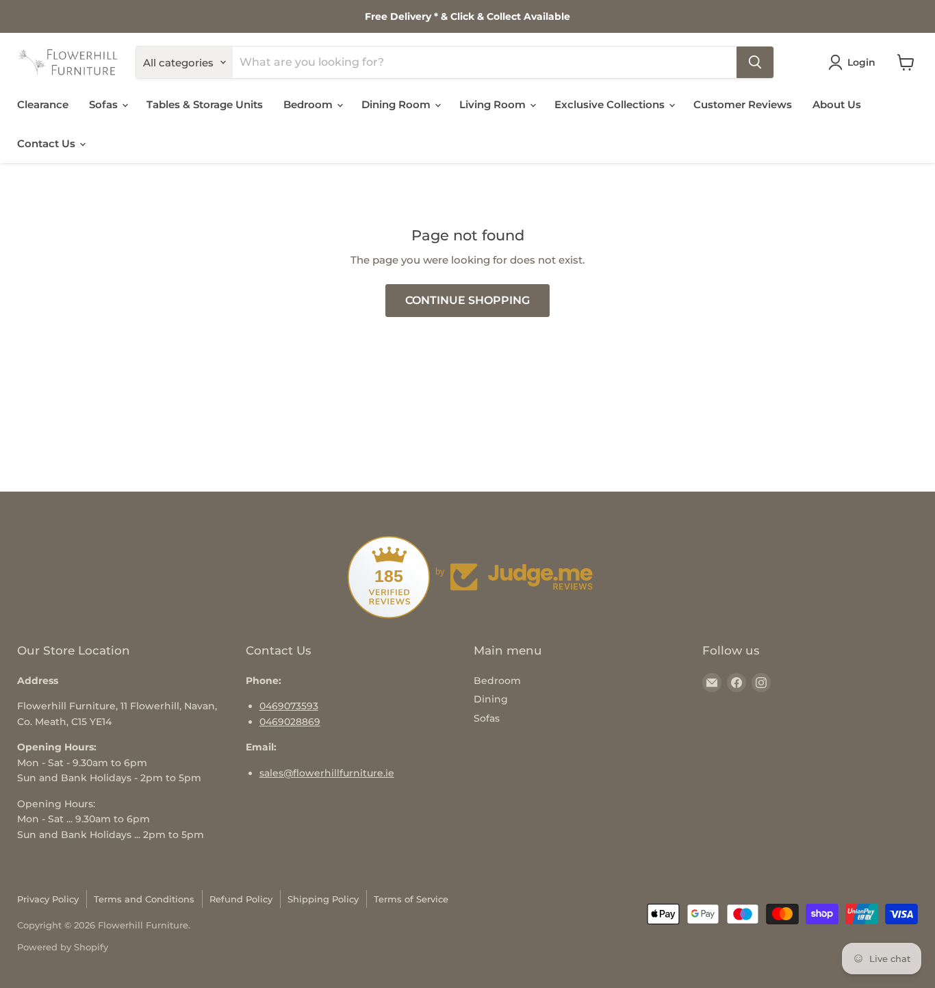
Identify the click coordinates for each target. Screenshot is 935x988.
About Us (836, 104)
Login (861, 62)
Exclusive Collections (610, 104)
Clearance (42, 104)
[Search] (755, 62)
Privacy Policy (48, 899)
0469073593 (288, 706)
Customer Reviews (742, 104)
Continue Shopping (467, 300)
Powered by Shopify (62, 946)
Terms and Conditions (144, 899)
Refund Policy (240, 899)
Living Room (493, 104)
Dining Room (397, 104)
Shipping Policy (323, 899)
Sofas (104, 104)
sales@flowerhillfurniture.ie (326, 773)
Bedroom (309, 104)
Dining (491, 699)
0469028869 (289, 721)
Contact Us (47, 143)
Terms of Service (411, 899)
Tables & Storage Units (204, 104)
